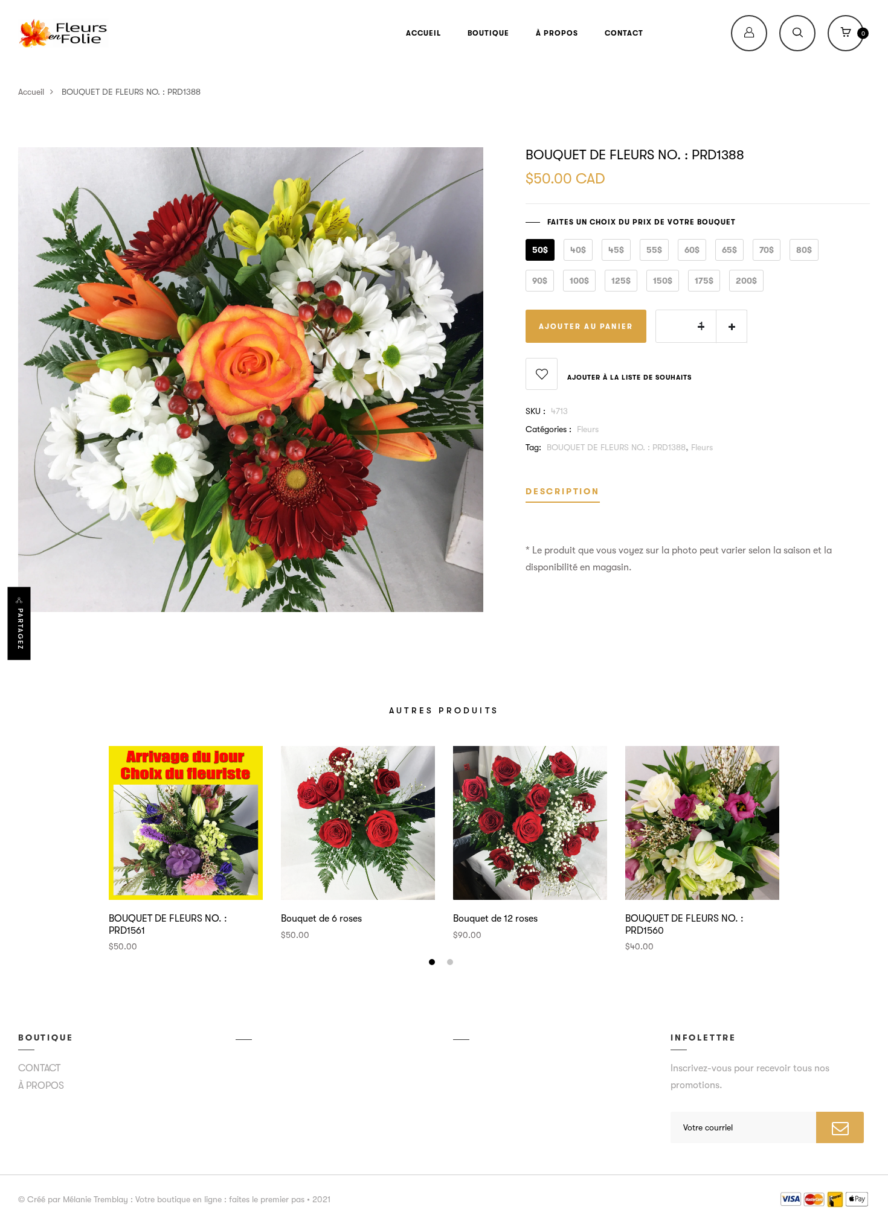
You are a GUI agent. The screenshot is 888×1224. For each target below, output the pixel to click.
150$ (662, 280)
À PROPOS (557, 33)
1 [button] (433, 964)
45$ (616, 250)
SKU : (535, 411)
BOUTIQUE (488, 33)
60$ (692, 250)
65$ (729, 250)
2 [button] (451, 964)
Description (563, 491)
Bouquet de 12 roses (495, 918)
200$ (746, 280)
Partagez (20, 629)
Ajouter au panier (586, 326)
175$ (704, 280)
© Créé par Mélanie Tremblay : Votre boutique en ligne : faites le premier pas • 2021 (174, 1199)
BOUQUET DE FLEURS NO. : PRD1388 (616, 447)
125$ (621, 280)
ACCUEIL (423, 33)
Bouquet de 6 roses (321, 918)
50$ (540, 250)
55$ (654, 250)
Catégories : (548, 429)
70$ (766, 250)
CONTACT (624, 33)
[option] (186, 849)
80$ (804, 250)
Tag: (533, 447)
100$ (579, 280)
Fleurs (588, 429)
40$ (578, 250)
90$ (539, 280)
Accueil (31, 92)
